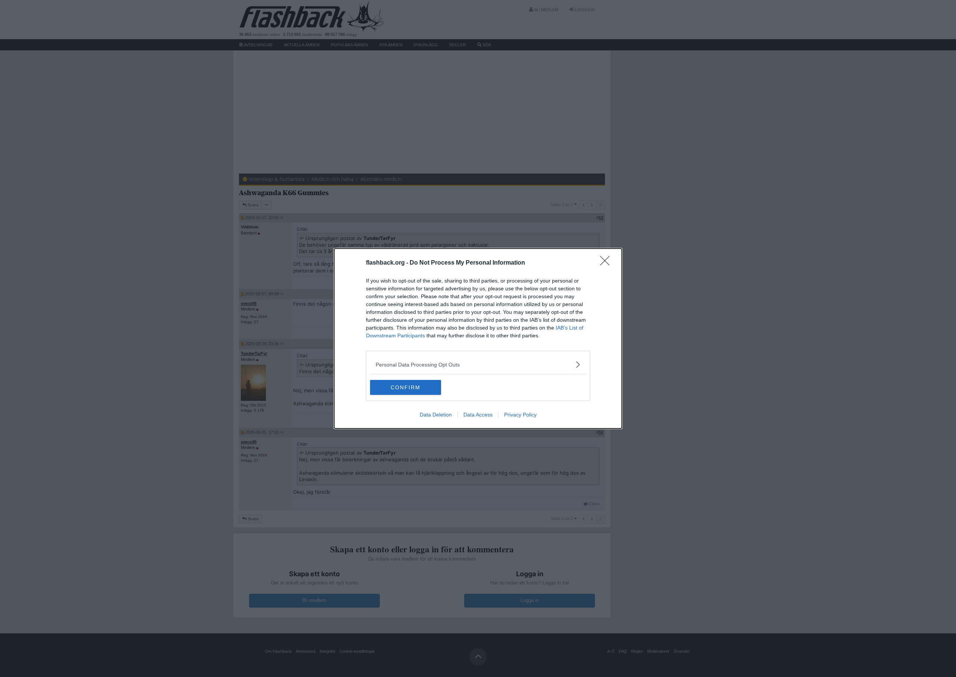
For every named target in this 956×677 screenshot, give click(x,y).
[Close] (607, 263)
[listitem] (478, 364)
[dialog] (478, 338)
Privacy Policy (520, 415)
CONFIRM (405, 387)
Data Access (478, 415)
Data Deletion (436, 415)
